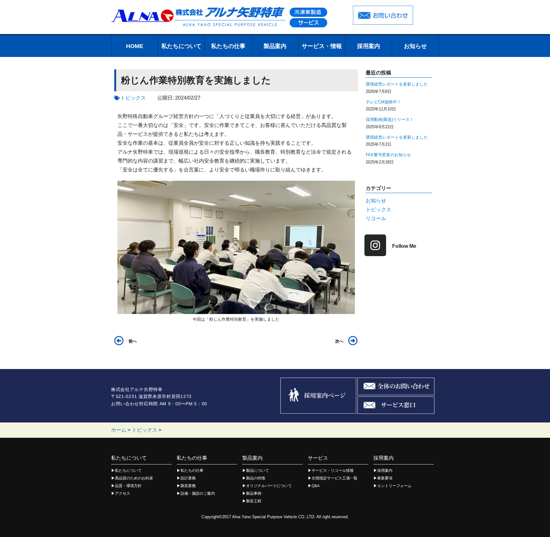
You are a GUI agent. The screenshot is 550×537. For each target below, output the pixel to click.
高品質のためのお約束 (134, 478)
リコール (376, 218)
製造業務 (188, 486)
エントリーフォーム (394, 486)
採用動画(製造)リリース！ (390, 119)
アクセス (122, 493)
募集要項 (384, 478)
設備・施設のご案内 (197, 493)
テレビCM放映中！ (383, 102)
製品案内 (275, 46)
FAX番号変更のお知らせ (388, 154)
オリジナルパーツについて (269, 486)
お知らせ (415, 46)
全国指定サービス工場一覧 (334, 478)
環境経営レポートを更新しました (397, 84)
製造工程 (253, 501)
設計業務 (188, 478)
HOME (134, 46)
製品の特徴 (255, 478)
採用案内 (368, 46)
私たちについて (181, 46)
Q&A (316, 486)
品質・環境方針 (128, 486)
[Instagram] (375, 245)
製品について (257, 470)
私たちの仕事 (228, 46)
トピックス (133, 98)
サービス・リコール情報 (333, 470)
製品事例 (253, 493)
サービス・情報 (322, 46)
